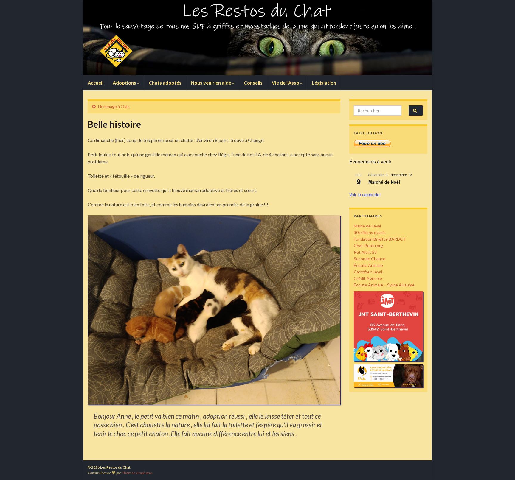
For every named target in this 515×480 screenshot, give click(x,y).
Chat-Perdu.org (368, 245)
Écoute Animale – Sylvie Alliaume (384, 284)
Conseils (253, 82)
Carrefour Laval (368, 271)
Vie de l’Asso (286, 82)
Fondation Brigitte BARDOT (380, 238)
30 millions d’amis (370, 232)
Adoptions (125, 82)
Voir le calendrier (365, 194)
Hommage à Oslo (114, 106)
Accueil (95, 82)
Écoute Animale (368, 265)
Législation (324, 82)
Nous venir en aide (211, 82)
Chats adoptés (165, 82)
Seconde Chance (369, 258)
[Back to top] (501, 466)
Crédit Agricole (368, 278)
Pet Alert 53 (365, 252)
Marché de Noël (384, 182)
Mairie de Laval (367, 225)
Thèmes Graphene (137, 472)
